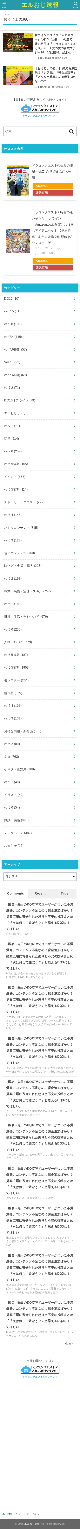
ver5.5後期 (16, 654)
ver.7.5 (12, 311)
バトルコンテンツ (21, 527)
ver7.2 (12, 387)
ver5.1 (12, 782)
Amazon (41, 186)
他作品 (13, 693)
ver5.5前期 (16, 667)
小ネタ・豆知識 (19, 769)
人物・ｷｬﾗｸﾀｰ (18, 642)
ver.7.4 (13, 336)
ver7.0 (13, 451)
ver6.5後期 (16, 464)
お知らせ (13, 845)
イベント (14, 476)
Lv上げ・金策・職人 (23, 565)
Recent (40, 893)
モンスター (16, 680)
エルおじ (14, 413)
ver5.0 (12, 807)
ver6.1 (13, 604)
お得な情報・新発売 (22, 731)
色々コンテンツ (19, 553)
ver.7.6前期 (15, 375)
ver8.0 (13, 324)
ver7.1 (12, 426)
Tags (64, 893)
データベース (18, 833)
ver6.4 (13, 514)
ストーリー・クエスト (24, 502)
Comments (15, 893)
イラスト (13, 794)
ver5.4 (13, 705)
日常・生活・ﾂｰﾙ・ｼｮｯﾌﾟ (26, 616)
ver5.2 (12, 744)
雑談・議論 (16, 820)
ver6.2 (13, 578)
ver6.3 (13, 540)
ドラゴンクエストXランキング (40, 115)
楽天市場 (42, 192)
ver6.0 (13, 629)
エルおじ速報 (40, 4)
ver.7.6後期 (15, 349)
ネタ (11, 756)
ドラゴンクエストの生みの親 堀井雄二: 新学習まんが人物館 (52, 171)
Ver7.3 (12, 362)
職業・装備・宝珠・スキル (27, 591)
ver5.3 (13, 718)
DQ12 (11, 298)
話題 (11, 438)
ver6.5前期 (16, 489)
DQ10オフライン (19, 400)
